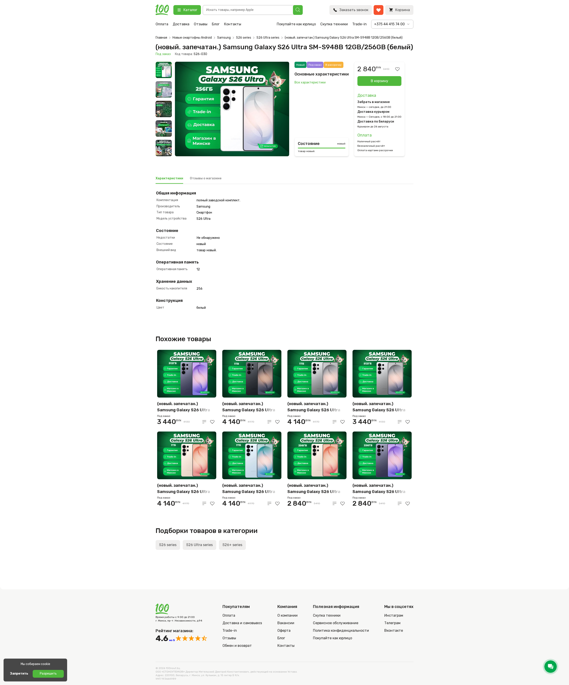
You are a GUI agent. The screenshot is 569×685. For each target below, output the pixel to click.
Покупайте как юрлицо (296, 24)
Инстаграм (393, 615)
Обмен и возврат (237, 645)
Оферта (284, 630)
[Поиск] (298, 10)
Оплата (162, 24)
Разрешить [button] (48, 673)
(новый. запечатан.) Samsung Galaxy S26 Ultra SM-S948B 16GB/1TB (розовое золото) (183, 489)
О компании (287, 615)
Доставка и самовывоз (242, 623)
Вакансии (285, 623)
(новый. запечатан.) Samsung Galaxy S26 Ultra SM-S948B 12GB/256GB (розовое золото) (313, 489)
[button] (183, 110)
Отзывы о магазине (206, 178)
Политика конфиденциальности (341, 630)
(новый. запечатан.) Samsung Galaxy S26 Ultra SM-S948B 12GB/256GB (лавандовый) (379, 489)
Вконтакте (393, 630)
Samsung (224, 38)
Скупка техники (334, 24)
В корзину (379, 81)
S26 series (243, 38)
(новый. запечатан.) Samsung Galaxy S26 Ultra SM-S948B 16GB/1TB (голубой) (248, 489)
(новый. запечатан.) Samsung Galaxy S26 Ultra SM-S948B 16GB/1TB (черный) (248, 407)
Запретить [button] (19, 673)
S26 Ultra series (267, 38)
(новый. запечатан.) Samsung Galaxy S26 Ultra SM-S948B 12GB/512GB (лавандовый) (183, 407)
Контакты (232, 24)
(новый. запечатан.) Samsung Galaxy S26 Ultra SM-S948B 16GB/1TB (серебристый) (313, 407)
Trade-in (359, 24)
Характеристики (169, 178)
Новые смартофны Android (192, 38)
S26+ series (232, 545)
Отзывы (200, 24)
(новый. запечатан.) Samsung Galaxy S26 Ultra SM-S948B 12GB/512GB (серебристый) (379, 407)
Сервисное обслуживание (335, 623)
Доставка (181, 24)
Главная (161, 38)
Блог (216, 24)
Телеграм (392, 623)
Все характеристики (310, 82)
